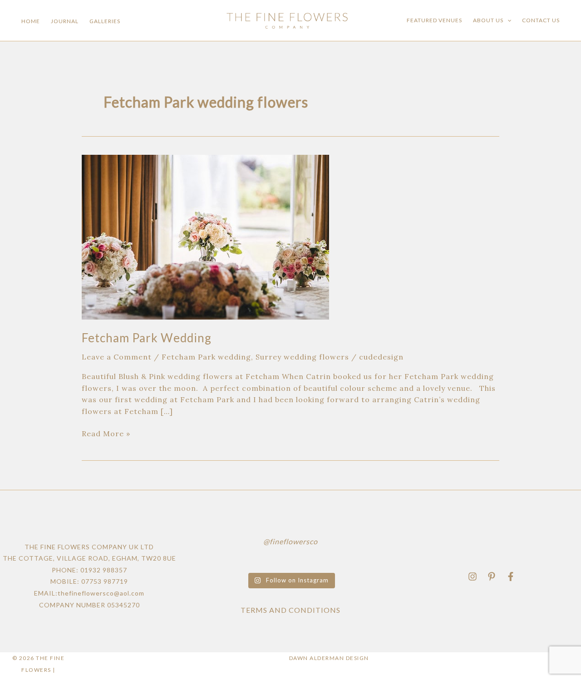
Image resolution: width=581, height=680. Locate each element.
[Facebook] (510, 576)
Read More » (106, 433)
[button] (507, 20)
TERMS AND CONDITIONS (290, 610)
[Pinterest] (491, 576)
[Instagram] (472, 576)
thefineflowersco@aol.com (101, 593)
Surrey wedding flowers (302, 356)
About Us (488, 20)
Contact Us (541, 20)
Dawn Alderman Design (329, 658)
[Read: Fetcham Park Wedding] (205, 236)
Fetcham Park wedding (206, 356)
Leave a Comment (117, 356)
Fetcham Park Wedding (147, 337)
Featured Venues (434, 20)
